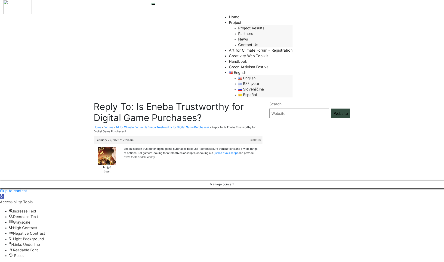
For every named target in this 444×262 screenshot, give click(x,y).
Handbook (238, 61)
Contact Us (248, 44)
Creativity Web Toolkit (248, 55)
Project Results (251, 28)
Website (341, 113)
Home (234, 17)
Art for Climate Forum (129, 127)
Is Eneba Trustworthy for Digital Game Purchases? (177, 127)
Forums (108, 127)
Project (235, 22)
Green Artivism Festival (249, 67)
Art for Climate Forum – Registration (261, 50)
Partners (245, 33)
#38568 (255, 140)
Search (275, 104)
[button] (2, 196)
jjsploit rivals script (226, 153)
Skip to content (13, 190)
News (243, 39)
